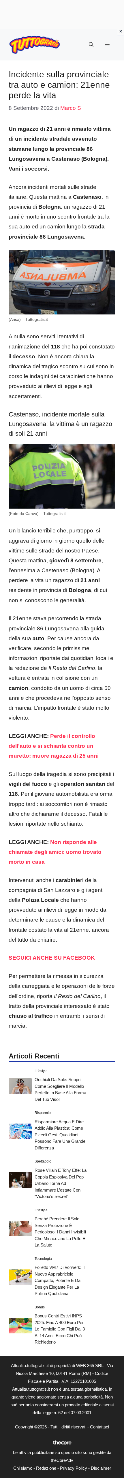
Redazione (46, 1468)
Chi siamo (22, 1468)
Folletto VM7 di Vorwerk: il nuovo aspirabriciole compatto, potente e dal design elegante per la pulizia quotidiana (59, 1280)
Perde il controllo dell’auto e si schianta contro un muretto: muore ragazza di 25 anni (54, 746)
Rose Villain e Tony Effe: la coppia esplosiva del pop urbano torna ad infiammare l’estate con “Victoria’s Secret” (61, 1183)
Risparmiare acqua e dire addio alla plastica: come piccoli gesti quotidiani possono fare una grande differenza (60, 1134)
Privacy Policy (73, 1468)
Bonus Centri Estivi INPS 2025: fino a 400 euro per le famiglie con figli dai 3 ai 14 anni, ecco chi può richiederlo (60, 1328)
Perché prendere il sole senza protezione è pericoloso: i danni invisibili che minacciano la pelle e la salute (60, 1231)
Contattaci (99, 1426)
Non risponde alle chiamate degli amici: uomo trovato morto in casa (55, 852)
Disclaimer (101, 1468)
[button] (91, 44)
